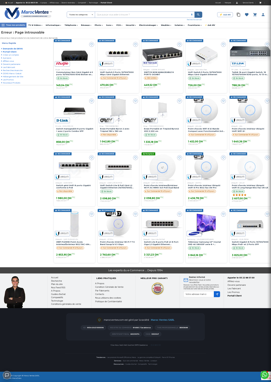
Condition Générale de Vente (109, 287)
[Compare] (238, 14)
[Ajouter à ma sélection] (91, 44)
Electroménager (148, 25)
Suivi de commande (130, 361)
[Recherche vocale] (191, 14)
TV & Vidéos (35, 25)
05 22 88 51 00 (32, 3)
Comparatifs (142, 364)
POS (119, 25)
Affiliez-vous (54, 3)
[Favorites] (246, 14)
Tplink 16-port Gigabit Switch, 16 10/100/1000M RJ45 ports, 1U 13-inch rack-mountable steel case (250, 73)
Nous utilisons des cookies (108, 298)
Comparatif (82, 3)
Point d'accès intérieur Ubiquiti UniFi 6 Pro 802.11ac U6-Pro (204, 186)
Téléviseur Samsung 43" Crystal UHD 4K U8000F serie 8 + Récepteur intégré (204, 243)
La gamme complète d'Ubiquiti (149, 357)
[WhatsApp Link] (265, 375)
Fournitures (194, 25)
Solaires (179, 25)
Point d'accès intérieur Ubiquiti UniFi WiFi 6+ (248, 130)
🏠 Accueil (9, 3)
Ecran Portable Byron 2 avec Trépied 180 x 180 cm (114, 130)
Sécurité (131, 25)
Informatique (53, 25)
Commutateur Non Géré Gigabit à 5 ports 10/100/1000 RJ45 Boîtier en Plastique (74, 73)
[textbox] (142, 15)
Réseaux (86, 25)
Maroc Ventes (144, 361)
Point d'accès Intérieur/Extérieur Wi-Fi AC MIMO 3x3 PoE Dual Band (161, 186)
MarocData (16, 378)
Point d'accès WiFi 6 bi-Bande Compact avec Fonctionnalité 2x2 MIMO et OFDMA (205, 130)
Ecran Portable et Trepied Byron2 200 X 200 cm (161, 130)
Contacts (99, 294)
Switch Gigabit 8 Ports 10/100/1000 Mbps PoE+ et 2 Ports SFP (250, 243)
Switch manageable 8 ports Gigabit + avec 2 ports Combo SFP (74, 130)
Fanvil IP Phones (168, 357)
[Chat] (7, 375)
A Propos (99, 283)
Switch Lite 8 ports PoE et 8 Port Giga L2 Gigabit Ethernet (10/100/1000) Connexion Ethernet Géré (161, 243)
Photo (99, 25)
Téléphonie (71, 25)
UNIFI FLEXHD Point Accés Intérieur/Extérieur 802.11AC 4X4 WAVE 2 (72, 243)
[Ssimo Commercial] (23, 292)
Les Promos (234, 292)
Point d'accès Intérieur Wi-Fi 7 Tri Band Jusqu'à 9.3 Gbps (117, 243)
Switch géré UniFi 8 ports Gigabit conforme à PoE (73, 186)
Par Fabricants (102, 290)
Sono (109, 25)
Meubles (166, 25)
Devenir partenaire (237, 285)
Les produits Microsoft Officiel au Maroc (121, 357)
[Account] (237, 3)
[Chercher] (198, 15)
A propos (43, 3)
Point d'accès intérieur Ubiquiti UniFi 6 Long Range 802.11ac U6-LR (250, 186)
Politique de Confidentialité (108, 301)
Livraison (153, 361)
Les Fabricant (234, 288)
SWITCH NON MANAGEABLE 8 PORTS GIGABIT (159, 73)
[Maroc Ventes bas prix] (29, 13)
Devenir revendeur (68, 3)
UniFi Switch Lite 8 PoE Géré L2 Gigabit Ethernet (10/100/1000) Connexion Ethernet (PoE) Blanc (116, 186)
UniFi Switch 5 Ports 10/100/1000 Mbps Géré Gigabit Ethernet (117, 73)
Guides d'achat (131, 364)
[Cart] (260, 3)
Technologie (93, 3)
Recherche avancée (194, 20)
